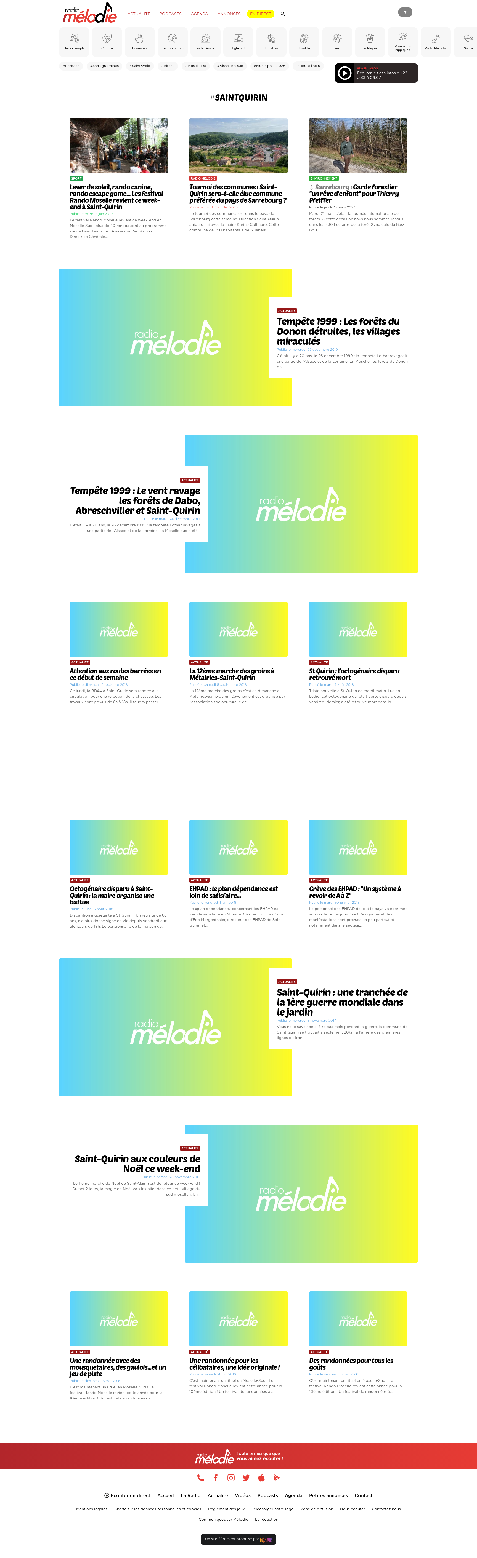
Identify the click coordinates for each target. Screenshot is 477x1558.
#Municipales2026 (269, 66)
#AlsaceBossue (230, 66)
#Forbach (71, 66)
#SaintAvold (139, 66)
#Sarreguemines (104, 66)
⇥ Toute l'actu (308, 66)
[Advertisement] (238, 762)
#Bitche (168, 66)
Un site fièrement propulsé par (232, 1539)
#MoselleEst (195, 66)
